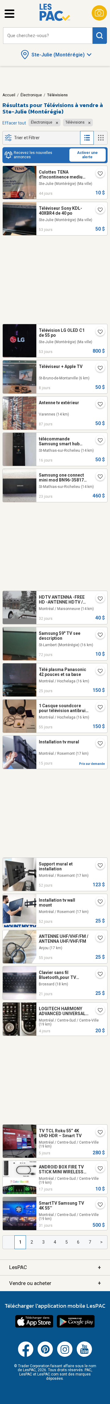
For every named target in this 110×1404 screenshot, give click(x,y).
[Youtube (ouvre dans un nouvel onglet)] (84, 1355)
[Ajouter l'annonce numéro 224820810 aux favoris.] (98, 1205)
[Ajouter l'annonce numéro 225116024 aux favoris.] (98, 671)
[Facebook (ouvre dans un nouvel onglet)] (25, 1355)
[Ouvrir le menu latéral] (9, 13)
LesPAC (55, 1267)
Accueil (8, 95)
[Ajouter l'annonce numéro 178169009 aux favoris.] (98, 938)
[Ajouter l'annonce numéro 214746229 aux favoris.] (98, 210)
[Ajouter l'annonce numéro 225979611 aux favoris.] (98, 1133)
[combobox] (48, 35)
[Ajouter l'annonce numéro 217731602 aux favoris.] (98, 708)
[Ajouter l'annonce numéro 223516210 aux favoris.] (98, 635)
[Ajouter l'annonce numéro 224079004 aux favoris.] (98, 902)
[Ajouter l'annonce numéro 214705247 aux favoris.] (98, 332)
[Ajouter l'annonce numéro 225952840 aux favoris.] (98, 1011)
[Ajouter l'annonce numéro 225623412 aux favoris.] (98, 744)
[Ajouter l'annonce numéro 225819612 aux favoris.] (98, 368)
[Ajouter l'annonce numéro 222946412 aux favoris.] (98, 405)
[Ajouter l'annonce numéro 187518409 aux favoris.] (98, 477)
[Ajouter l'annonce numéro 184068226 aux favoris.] (98, 1169)
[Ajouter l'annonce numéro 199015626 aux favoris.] (98, 599)
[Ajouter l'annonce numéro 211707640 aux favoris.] (98, 174)
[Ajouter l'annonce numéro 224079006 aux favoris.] (98, 866)
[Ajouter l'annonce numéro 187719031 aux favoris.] (98, 441)
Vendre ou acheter (55, 1283)
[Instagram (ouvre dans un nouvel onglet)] (65, 1355)
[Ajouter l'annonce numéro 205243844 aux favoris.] (98, 974)
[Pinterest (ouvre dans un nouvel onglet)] (45, 1355)
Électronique (31, 95)
